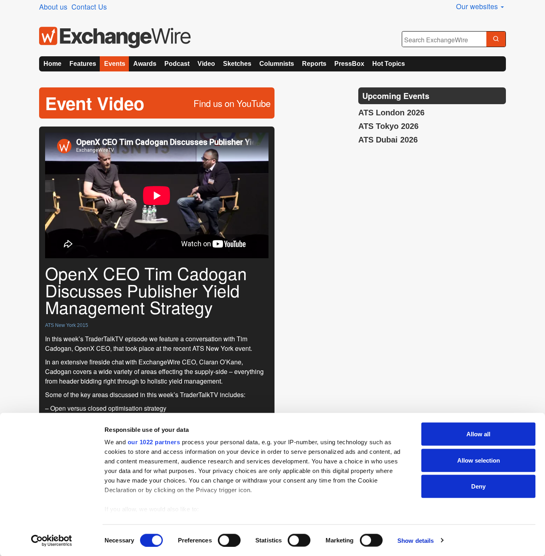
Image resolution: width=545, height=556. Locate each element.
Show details (415, 540)
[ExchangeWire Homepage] (115, 37)
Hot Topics (388, 63)
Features (82, 63)
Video (206, 63)
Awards (144, 63)
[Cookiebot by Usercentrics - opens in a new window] (52, 540)
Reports (314, 63)
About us (53, 7)
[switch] (229, 540)
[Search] (496, 39)
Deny (478, 486)
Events (114, 63)
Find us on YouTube (232, 103)
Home (52, 63)
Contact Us (89, 7)
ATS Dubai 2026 (388, 139)
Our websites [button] (478, 6)
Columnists (276, 63)
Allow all (478, 434)
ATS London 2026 (391, 112)
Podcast (177, 63)
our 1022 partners (154, 442)
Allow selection (478, 460)
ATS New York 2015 (66, 325)
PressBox (349, 63)
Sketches (237, 63)
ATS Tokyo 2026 (388, 126)
